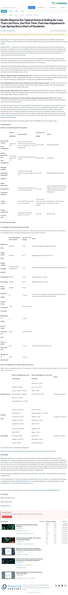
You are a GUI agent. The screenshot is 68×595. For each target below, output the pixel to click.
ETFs (16, 11)
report (20, 49)
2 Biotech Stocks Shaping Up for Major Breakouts (27, 525)
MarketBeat (19, 530)
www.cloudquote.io (45, 585)
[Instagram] (65, 587)
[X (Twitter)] (56, 587)
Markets (4, 11)
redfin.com (33, 49)
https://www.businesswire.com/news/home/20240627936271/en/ (42, 490)
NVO (32, 533)
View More (41, 521)
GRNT (34, 578)
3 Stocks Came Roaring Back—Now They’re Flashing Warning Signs (28, 538)
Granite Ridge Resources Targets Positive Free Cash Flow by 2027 (29, 572)
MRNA (27, 533)
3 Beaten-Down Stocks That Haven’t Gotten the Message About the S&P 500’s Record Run (29, 559)
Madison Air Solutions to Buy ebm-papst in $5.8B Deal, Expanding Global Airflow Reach (29, 549)
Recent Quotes (41, 7)
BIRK (20, 567)
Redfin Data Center (25, 481)
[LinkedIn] (62, 587)
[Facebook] (59, 587)
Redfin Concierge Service (7, 115)
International (28, 15)
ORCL (47, 540)
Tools (22, 11)
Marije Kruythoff (33, 107)
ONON (25, 567)
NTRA (29, 533)
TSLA (47, 542)
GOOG (47, 533)
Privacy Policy (42, 587)
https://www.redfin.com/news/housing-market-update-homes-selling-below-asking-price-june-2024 (28, 451)
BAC (47, 531)
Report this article (7, 516)
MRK (24, 533)
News (16, 15)
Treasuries (36, 15)
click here (30, 483)
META (47, 535)
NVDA (47, 539)
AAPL (47, 527)
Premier (52, 107)
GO (22, 567)
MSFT (47, 537)
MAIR (27, 554)
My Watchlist (52, 7)
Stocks (10, 11)
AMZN (47, 525)
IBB (19, 533)
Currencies (21, 15)
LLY (22, 533)
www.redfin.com (9, 458)
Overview (11, 15)
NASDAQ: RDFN (5, 47)
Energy (27, 578)
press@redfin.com (6, 483)
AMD (47, 529)
